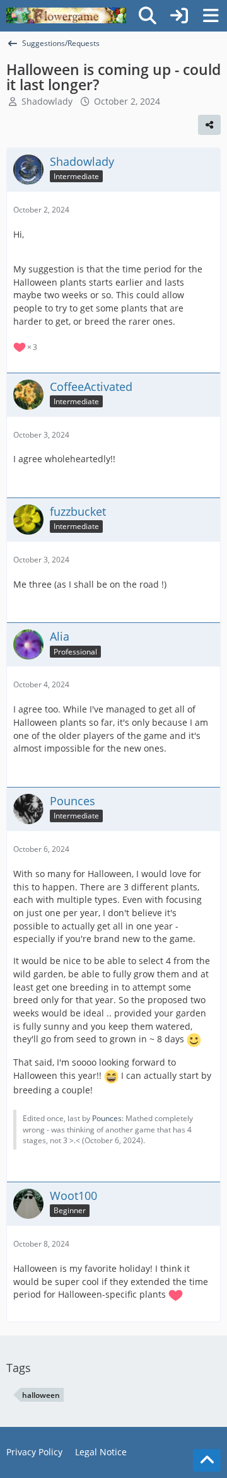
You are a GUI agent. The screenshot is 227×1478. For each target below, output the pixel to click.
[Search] (147, 15)
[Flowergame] (66, 15)
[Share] (209, 125)
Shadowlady (47, 101)
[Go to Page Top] (207, 1460)
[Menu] (210, 15)
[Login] (179, 16)
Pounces (107, 1118)
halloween (41, 1395)
